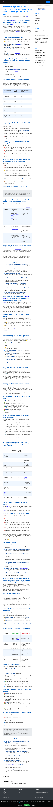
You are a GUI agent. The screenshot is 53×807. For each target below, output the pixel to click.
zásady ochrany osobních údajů (14, 802)
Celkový (36, 15)
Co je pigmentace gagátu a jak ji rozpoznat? (42, 43)
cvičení (18, 44)
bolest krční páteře (24, 568)
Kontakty (36, 1)
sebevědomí (19, 720)
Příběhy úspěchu (37, 20)
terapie (13, 20)
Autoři (27, 1)
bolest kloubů (18, 31)
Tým (30, 1)
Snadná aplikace (15, 229)
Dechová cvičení (5, 493)
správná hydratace (25, 437)
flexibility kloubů (12, 328)
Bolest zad (5, 302)
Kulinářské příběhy (38, 21)
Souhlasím (26, 805)
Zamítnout (20, 805)
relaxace (26, 490)
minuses (28, 207)
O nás (33, 1)
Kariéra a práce (37, 18)
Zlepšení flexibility (26, 478)
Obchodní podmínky (6, 796)
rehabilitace (17, 53)
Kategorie (18, 1)
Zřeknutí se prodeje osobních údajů (41, 796)
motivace (16, 71)
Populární (23, 1)
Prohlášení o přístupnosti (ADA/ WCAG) (41, 797)
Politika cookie (37, 791)
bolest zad (8, 506)
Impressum (37, 798)
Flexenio (6, 2)
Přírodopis (36, 23)
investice (23, 153)
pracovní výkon (18, 249)
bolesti (12, 24)
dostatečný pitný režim (17, 437)
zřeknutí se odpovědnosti (7, 797)
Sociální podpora (15, 650)
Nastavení (33, 805)
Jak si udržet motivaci (10, 764)
